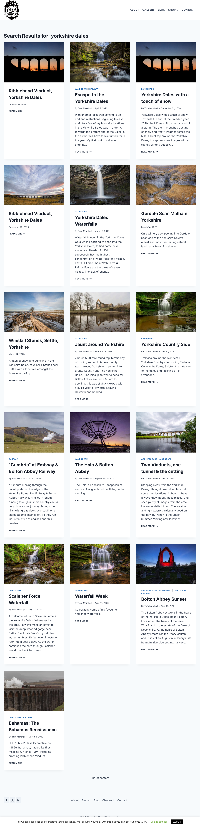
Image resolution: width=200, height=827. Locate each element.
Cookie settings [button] (159, 821)
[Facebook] (6, 800)
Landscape (81, 89)
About (134, 9)
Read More (17, 111)
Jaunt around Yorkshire (99, 344)
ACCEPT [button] (177, 822)
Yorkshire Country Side (165, 344)
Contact (188, 9)
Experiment (165, 590)
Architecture (149, 459)
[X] (12, 800)
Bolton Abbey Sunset (163, 599)
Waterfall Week (91, 596)
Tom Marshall (85, 108)
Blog (161, 9)
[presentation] (34, 62)
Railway (94, 89)
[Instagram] (18, 800)
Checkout (108, 800)
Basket (86, 800)
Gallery (148, 9)
